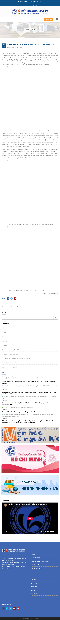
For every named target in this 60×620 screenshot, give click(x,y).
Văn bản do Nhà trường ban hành (10, 350)
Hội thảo (33, 554)
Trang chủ (21, 30)
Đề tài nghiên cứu (35, 557)
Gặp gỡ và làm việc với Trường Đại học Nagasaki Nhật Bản (30, 44)
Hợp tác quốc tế (36, 30)
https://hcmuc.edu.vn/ (9, 569)
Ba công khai (34, 593)
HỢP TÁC (28, 30)
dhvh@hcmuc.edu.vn (36, 1)
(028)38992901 (23, 1)
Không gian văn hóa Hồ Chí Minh (10, 367)
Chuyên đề (4, 345)
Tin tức (4, 328)
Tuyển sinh (49, 19)
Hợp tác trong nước (36, 568)
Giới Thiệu (33, 579)
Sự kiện (4, 332)
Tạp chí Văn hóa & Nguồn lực (9, 362)
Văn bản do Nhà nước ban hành (10, 354)
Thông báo (5, 341)
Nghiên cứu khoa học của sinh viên (40, 561)
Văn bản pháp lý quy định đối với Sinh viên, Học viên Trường (17, 358)
